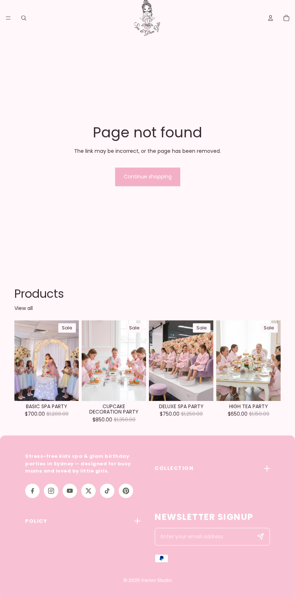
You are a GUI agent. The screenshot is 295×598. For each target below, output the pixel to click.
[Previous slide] (22, 361)
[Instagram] (51, 491)
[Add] (67, 389)
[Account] (270, 18)
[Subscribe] (260, 536)
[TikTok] (107, 491)
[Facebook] (32, 491)
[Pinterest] (126, 491)
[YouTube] (70, 491)
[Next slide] (71, 361)
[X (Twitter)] (88, 491)
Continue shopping (148, 176)
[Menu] (8, 18)
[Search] (24, 18)
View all (23, 308)
